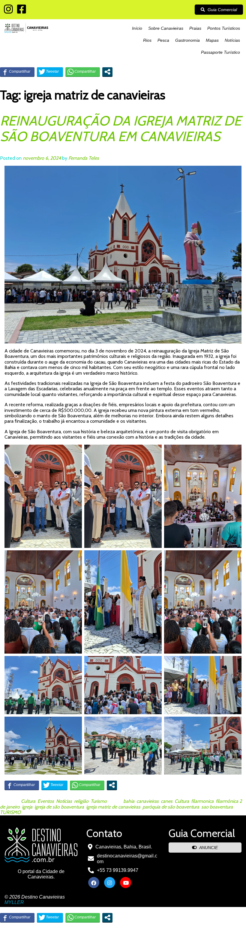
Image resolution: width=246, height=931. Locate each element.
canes (166, 801)
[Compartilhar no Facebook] (17, 71)
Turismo (99, 801)
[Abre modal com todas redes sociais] (107, 71)
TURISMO (10, 812)
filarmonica (202, 801)
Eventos (46, 801)
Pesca (163, 40)
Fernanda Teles (83, 158)
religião (81, 801)
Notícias (232, 40)
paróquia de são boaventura (170, 807)
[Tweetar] (50, 71)
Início (137, 28)
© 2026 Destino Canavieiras (34, 896)
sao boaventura (217, 807)
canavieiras (147, 801)
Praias (195, 28)
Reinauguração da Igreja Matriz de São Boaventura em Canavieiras (120, 128)
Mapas (212, 40)
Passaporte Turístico (220, 52)
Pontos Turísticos (223, 28)
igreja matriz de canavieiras (113, 807)
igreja (27, 807)
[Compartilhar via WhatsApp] (82, 71)
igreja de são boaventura (59, 807)
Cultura (28, 801)
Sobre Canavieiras (165, 28)
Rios (147, 40)
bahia (128, 801)
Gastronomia (187, 40)
